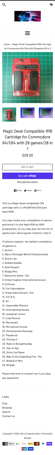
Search (6, 411)
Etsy (4, 403)
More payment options (27, 182)
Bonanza (7, 407)
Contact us (8, 416)
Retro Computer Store (30, 433)
